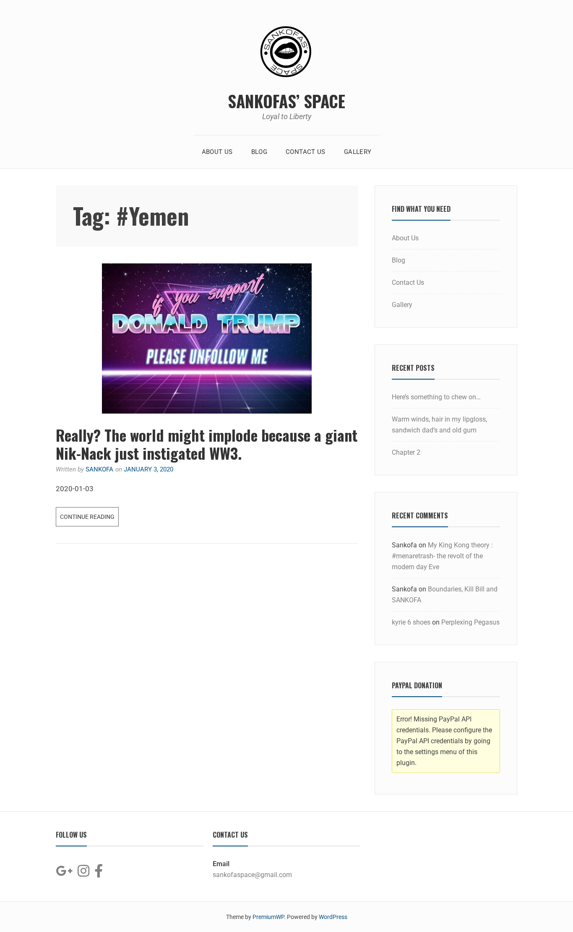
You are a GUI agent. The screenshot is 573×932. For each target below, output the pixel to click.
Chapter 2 (406, 452)
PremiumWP (268, 917)
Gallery (358, 152)
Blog (259, 152)
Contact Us (306, 152)
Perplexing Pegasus (470, 622)
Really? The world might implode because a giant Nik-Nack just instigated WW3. (206, 444)
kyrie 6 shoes (411, 622)
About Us (217, 152)
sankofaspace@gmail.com (252, 875)
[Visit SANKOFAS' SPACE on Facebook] (98, 873)
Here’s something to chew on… (436, 397)
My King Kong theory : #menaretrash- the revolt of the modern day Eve (442, 556)
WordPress (333, 917)
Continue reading (89, 513)
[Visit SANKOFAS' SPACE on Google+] (64, 873)
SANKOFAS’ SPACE (286, 101)
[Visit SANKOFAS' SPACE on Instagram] (83, 873)
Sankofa (99, 469)
